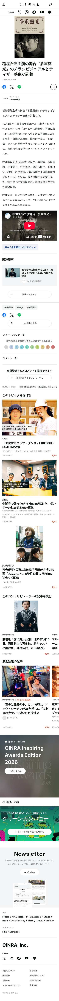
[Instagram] (26, 12)
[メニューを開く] (55, 4)
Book (5, 921)
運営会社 (33, 970)
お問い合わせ (35, 980)
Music (5, 917)
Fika (4, 932)
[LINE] (49, 12)
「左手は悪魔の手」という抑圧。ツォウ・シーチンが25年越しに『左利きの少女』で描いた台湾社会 (25, 708)
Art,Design (18, 917)
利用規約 (33, 985)
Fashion (50, 921)
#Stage (20, 307)
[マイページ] (3, 4)
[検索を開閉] (50, 4)
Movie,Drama (33, 917)
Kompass (14, 932)
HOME (5, 387)
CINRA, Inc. (15, 945)
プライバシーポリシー (11, 985)
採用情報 (6, 975)
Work (30, 921)
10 (53, 347)
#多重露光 (31, 307)
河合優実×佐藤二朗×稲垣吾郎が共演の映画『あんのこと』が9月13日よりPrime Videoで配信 (28, 573)
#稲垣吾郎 (8, 307)
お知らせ (6, 980)
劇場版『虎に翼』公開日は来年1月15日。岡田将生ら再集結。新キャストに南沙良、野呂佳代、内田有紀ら (26, 643)
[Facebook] (34, 12)
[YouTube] (42, 12)
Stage (13, 387)
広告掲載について (37, 975)
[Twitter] (19, 12)
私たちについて (9, 970)
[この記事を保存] (53, 87)
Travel (39, 921)
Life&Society (18, 921)
